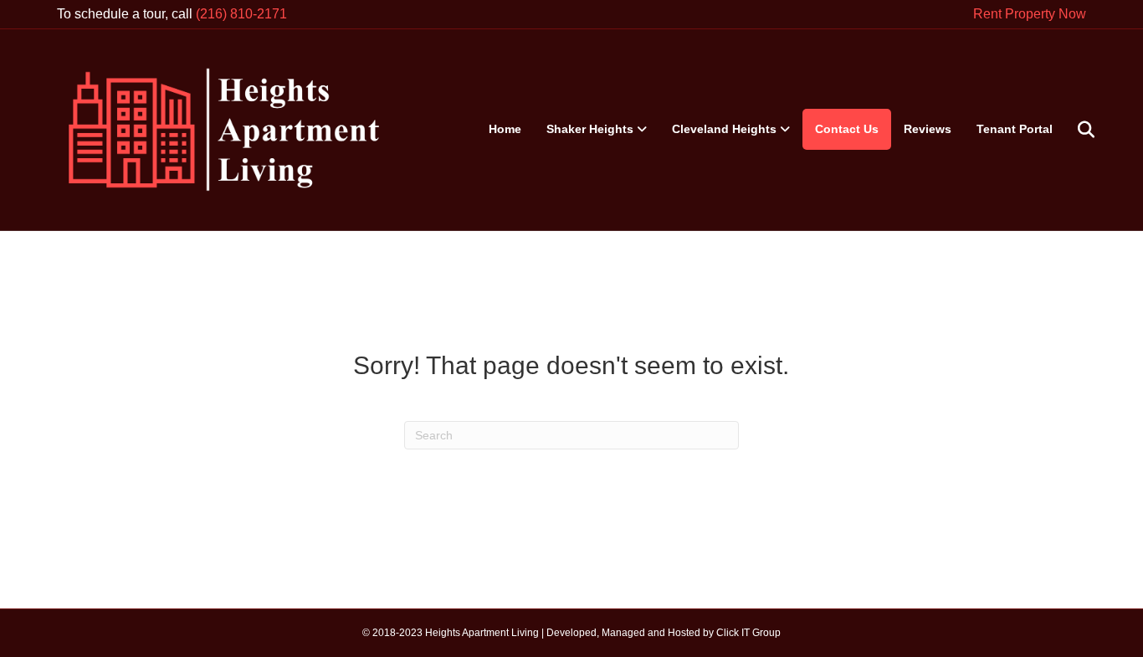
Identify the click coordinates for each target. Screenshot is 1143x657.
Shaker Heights (589, 129)
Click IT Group (748, 633)
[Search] (1075, 129)
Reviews (927, 129)
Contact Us (847, 129)
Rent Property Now (1029, 14)
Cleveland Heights (724, 129)
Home (505, 129)
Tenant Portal (1014, 129)
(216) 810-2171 (241, 14)
